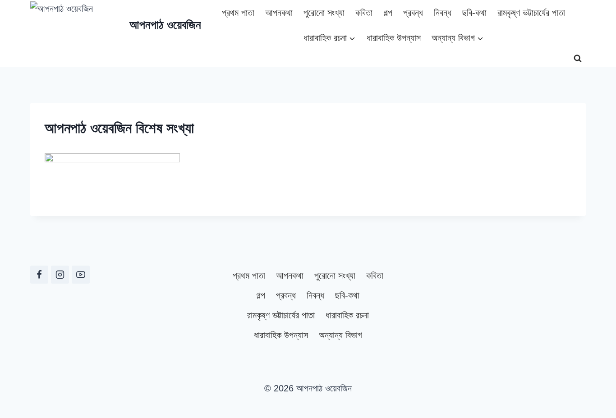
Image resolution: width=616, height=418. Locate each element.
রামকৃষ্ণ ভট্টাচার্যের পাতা (531, 13)
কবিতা (363, 13)
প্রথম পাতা (238, 13)
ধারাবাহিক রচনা (347, 315)
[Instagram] (60, 275)
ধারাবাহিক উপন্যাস (394, 38)
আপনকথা (279, 13)
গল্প (387, 13)
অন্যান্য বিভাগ (340, 335)
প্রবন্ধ (413, 13)
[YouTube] (81, 275)
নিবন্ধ (442, 13)
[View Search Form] (578, 59)
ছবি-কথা (474, 13)
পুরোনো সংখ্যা (324, 13)
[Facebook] (39, 275)
